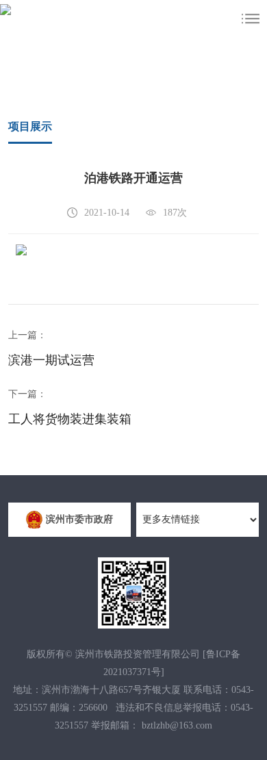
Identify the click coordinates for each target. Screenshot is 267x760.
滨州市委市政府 (79, 519)
